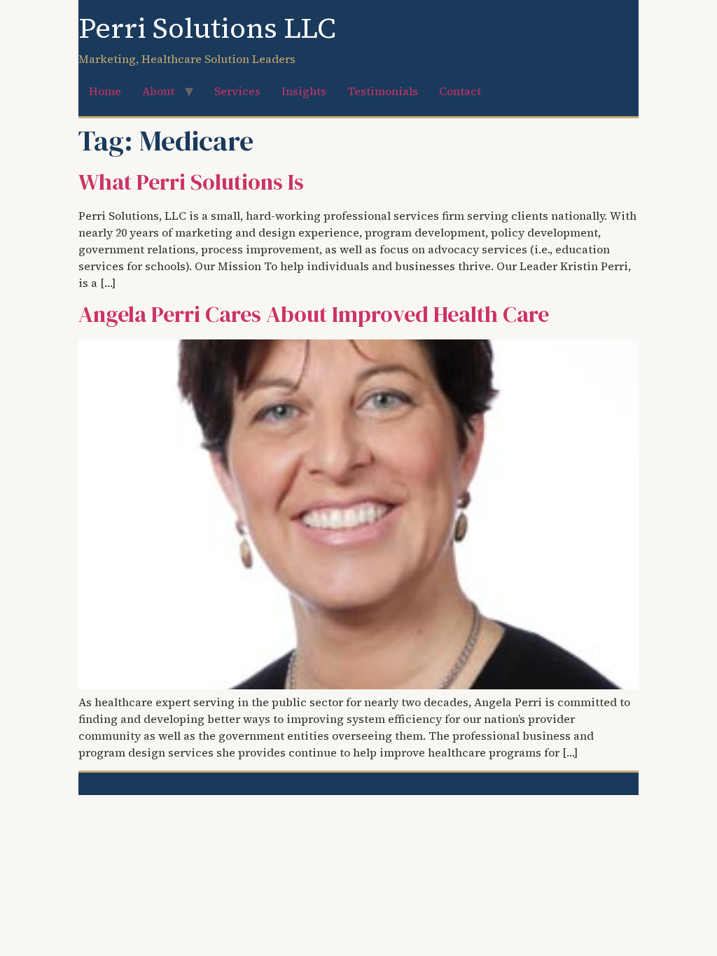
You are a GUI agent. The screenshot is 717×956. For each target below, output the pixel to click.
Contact (460, 91)
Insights (303, 91)
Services (237, 91)
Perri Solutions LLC (207, 28)
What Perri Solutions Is (191, 182)
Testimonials (382, 91)
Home (105, 91)
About (158, 91)
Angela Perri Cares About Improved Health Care (313, 314)
